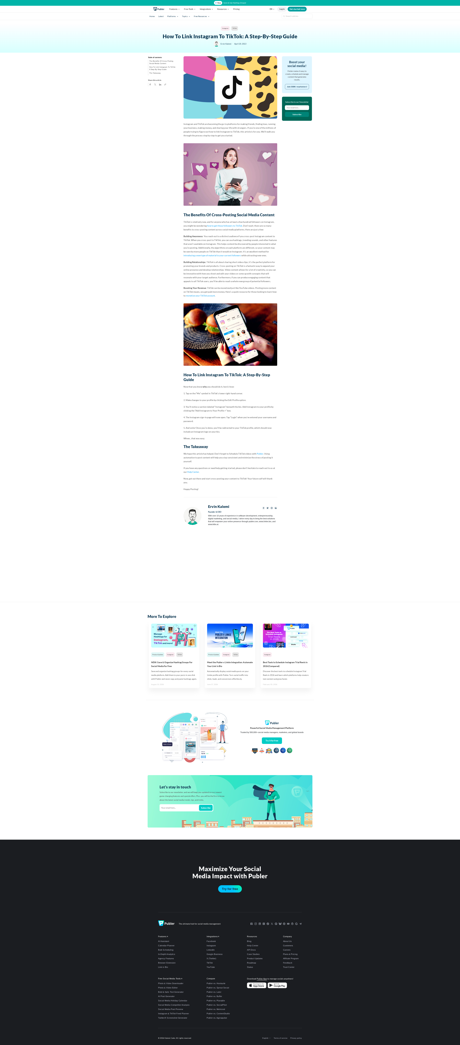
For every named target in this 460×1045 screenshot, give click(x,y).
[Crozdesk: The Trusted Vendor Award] (276, 751)
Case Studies (253, 954)
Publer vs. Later (214, 992)
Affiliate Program (291, 959)
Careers (286, 950)
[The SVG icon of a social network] (251, 923)
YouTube (211, 967)
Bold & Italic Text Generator (171, 992)
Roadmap (251, 963)
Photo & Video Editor (168, 988)
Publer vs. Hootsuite (216, 983)
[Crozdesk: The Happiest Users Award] (289, 751)
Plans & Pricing (290, 954)
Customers (288, 946)
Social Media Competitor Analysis (173, 1005)
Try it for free (272, 740)
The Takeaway (155, 73)
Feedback (287, 963)
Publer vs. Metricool (216, 1009)
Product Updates (157, 654)
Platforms (171, 16)
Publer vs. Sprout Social (218, 988)
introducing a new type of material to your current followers (212, 255)
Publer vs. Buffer (214, 996)
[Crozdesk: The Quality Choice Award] (283, 751)
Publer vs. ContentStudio (218, 1014)
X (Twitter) (211, 959)
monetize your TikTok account (200, 295)
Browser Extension (167, 963)
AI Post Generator (166, 996)
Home (152, 16)
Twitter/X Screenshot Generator (172, 1018)
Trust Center (288, 967)
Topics (185, 16)
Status (250, 967)
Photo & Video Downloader (170, 983)
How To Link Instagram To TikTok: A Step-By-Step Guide (162, 68)
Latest (161, 16)
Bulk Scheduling (165, 950)
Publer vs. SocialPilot (217, 1005)
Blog (249, 941)
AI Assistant (163, 941)
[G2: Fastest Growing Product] (261, 751)
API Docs (251, 950)
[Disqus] (230, 562)
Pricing (236, 9)
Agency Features (166, 959)
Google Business (215, 954)
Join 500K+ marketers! (297, 86)
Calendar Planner (166, 946)
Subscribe (297, 114)
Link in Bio (163, 967)
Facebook (211, 941)
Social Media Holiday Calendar (172, 1001)
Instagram (225, 28)
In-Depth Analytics (166, 954)
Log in (282, 9)
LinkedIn (211, 950)
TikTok (235, 28)
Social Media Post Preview (170, 1009)
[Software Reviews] (269, 751)
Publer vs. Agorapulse (217, 1018)
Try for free (230, 888)
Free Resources (200, 16)
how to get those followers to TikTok (224, 226)
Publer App (262, 979)
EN (271, 9)
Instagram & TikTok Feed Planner (173, 1014)
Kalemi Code (170, 1038)
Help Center (193, 472)
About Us (287, 941)
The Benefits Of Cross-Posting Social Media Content (161, 62)
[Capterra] (255, 751)
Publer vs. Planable (216, 1001)
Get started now (297, 9)
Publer (260, 453)
